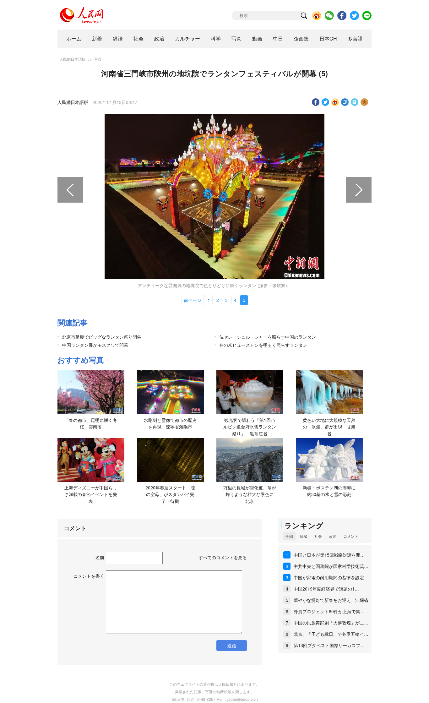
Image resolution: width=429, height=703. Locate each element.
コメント (350, 536)
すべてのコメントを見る (222, 557)
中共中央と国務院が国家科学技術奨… (331, 566)
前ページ (192, 300)
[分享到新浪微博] (335, 102)
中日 (278, 38)
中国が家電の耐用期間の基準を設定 (329, 577)
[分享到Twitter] (325, 102)
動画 (257, 38)
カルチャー (187, 38)
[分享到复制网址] (345, 102)
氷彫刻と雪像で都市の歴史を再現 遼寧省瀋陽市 (170, 423)
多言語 (355, 38)
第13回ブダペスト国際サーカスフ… (329, 645)
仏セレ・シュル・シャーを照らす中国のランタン (267, 337)
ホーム (73, 38)
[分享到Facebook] (316, 102)
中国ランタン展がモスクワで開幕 (95, 345)
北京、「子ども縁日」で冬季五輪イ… (331, 634)
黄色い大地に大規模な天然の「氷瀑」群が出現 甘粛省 (329, 427)
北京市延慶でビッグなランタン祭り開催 (101, 337)
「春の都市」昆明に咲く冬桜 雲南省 (90, 423)
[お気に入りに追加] (364, 102)
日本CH (328, 38)
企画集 (301, 38)
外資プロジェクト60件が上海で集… (329, 611)
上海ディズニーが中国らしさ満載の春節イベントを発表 (90, 494)
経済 (118, 38)
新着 (97, 38)
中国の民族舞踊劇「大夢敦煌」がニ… (331, 622)
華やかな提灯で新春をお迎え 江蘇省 (331, 600)
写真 (236, 38)
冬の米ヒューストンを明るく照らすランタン (263, 345)
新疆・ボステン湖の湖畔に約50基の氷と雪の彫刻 (329, 491)
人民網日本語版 (72, 59)
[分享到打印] (355, 102)
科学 (216, 38)
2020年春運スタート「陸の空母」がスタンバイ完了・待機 (170, 494)
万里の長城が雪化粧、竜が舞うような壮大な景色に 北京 (250, 494)
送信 (231, 645)
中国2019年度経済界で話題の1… (326, 589)
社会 (138, 38)
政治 (159, 38)
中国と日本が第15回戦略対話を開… (329, 555)
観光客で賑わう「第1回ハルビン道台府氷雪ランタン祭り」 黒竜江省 (249, 427)
